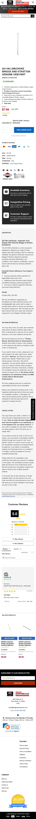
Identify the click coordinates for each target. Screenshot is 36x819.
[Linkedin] (18, 170)
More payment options (18, 135)
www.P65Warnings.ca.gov (8, 496)
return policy (9, 429)
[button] (29, 601)
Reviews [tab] (5, 549)
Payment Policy (24, 748)
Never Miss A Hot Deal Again (33, 409)
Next (34, 640)
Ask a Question (18, 543)
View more (7, 103)
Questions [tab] (16, 549)
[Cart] (33, 2)
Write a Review (19, 539)
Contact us (5, 785)
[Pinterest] (22, 170)
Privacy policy (24, 745)
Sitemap (4, 791)
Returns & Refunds (25, 760)
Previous (2, 640)
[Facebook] (3, 170)
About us (4, 779)
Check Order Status (18, 11)
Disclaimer (23, 757)
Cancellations (24, 767)
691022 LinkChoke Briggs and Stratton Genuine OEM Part (25, 643)
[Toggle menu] (2, 2)
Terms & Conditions (25, 751)
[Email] (7, 170)
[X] (15, 170)
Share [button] (7, 601)
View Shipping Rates (16, 163)
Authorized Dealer (7, 782)
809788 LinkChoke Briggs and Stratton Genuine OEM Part (7, 643)
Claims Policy (24, 764)
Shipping (22, 754)
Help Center (5, 788)
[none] (18, 44)
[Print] (11, 170)
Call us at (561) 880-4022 (25, 9)
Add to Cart (9, 638)
